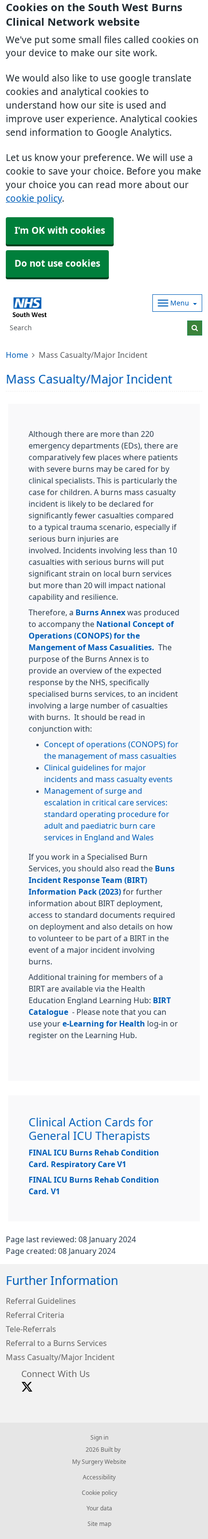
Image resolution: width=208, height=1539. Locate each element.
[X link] (27, 1387)
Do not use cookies (57, 263)
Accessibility (99, 1477)
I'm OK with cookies (60, 230)
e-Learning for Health (103, 1023)
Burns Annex (100, 612)
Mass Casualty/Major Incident (60, 1357)
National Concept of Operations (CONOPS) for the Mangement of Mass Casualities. (101, 635)
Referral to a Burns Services (56, 1343)
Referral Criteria (35, 1315)
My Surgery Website (99, 1462)
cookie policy (34, 198)
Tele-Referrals (31, 1329)
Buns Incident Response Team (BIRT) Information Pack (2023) (102, 880)
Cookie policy (99, 1493)
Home (17, 355)
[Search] (194, 328)
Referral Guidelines (41, 1301)
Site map (99, 1524)
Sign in (99, 1438)
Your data (99, 1508)
